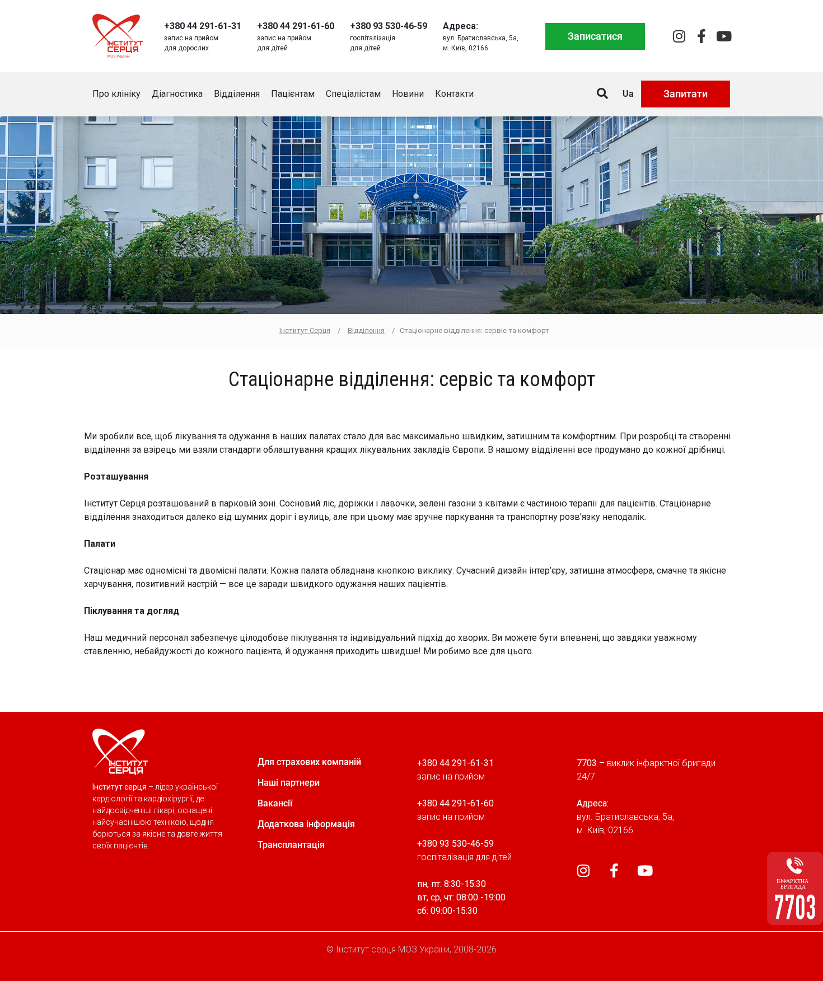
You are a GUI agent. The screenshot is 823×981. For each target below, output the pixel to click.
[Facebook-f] (701, 36)
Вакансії (275, 803)
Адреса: (460, 26)
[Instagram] (679, 36)
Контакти (454, 93)
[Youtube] (724, 36)
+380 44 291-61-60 (295, 26)
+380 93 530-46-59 (388, 26)
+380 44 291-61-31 (202, 26)
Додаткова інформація (306, 824)
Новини (408, 93)
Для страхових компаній (309, 762)
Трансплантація (291, 844)
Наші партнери (289, 782)
